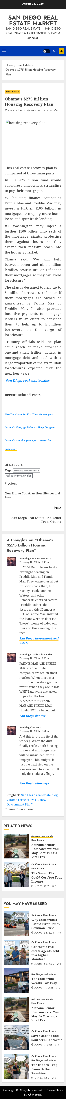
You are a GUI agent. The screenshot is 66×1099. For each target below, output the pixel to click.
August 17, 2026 (43, 987)
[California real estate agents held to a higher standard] (16, 952)
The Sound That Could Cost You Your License (46, 877)
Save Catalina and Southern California (46, 1038)
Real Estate (12, 91)
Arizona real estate (42, 836)
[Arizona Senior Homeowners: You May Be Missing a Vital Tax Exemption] (16, 846)
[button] (4, 51)
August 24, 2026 (44, 933)
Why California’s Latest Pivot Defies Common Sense (45, 924)
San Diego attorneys (34, 783)
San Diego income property (35, 558)
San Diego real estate (43, 974)
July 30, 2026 (41, 1078)
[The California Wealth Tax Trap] (16, 980)
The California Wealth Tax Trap (44, 981)
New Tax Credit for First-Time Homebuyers (29, 414)
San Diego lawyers (30, 727)
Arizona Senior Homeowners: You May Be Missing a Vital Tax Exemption (45, 853)
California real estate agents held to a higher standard (45, 953)
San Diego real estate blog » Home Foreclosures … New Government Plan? (32, 799)
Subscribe (61, 51)
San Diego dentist (32, 716)
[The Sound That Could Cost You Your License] (16, 874)
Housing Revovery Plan (26, 470)
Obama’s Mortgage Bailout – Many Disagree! (30, 427)
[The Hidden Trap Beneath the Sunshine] (16, 1066)
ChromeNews (54, 1090)
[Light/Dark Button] (46, 51)
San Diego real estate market (33, 20)
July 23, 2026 (41, 886)
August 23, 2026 (44, 964)
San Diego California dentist (35, 654)
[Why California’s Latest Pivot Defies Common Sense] (16, 923)
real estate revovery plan (19, 475)
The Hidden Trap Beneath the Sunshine (44, 1069)
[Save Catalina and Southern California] (16, 1037)
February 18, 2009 (41, 110)
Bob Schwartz (16, 110)
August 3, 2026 (43, 1044)
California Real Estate (43, 864)
